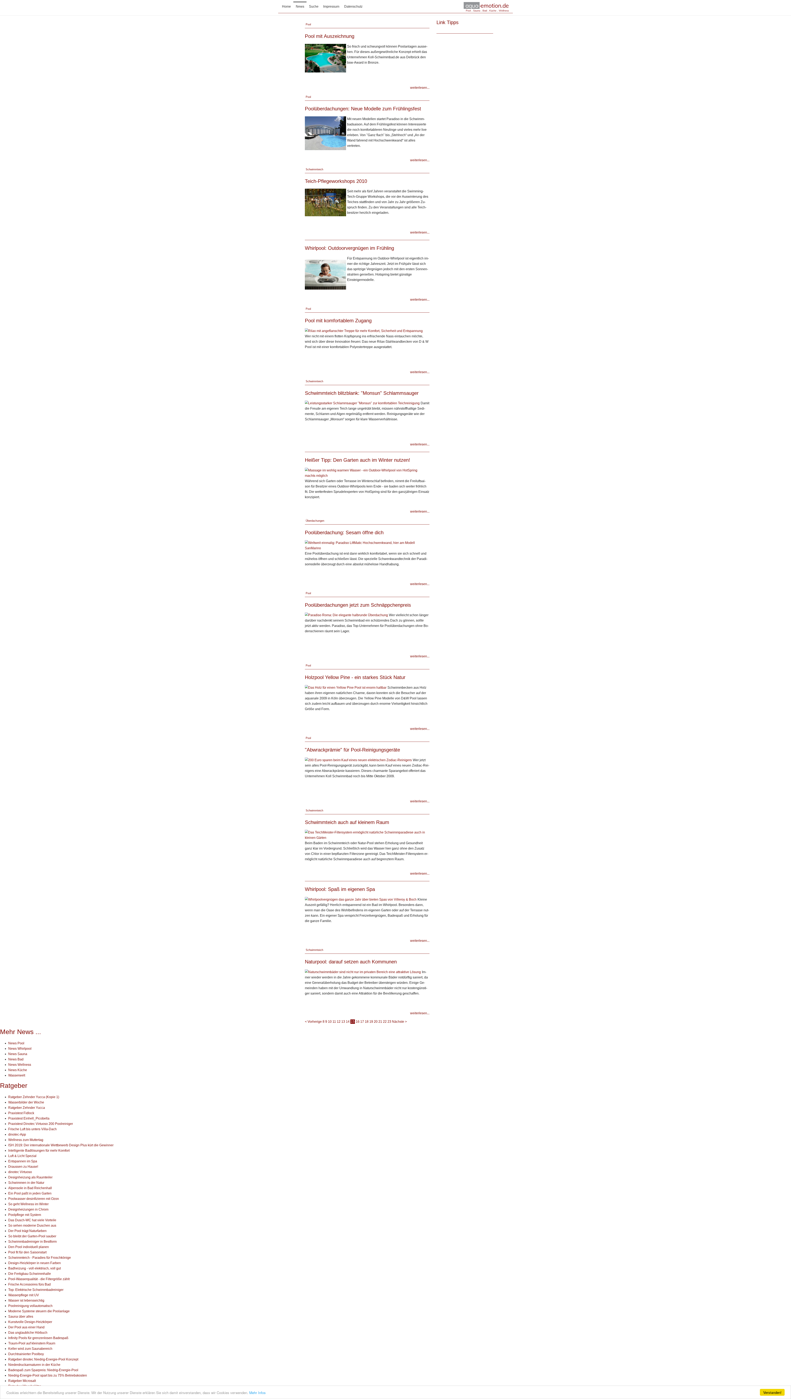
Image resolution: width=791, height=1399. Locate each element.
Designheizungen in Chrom (28, 1209)
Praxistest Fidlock (21, 1113)
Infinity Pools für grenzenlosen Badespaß (38, 1338)
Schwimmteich (314, 169)
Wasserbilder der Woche (26, 1102)
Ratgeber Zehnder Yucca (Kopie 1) (33, 1097)
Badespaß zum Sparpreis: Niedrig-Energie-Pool (43, 1370)
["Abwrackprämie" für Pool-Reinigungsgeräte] (358, 760)
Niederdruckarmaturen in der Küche (34, 1364)
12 (339, 1021)
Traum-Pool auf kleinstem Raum (31, 1343)
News (300, 6)
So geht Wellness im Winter (28, 1204)
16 (357, 1021)
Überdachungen (315, 520)
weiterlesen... (419, 87)
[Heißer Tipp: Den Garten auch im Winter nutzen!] (366, 473)
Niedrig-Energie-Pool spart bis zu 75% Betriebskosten (47, 1375)
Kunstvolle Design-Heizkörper (30, 1322)
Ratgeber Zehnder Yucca (26, 1107)
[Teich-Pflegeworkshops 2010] (325, 202)
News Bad (15, 1059)
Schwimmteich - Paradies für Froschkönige (39, 1257)
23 (389, 1021)
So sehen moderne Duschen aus (32, 1225)
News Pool (16, 1043)
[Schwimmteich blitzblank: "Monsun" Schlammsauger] (362, 403)
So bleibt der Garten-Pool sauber (32, 1236)
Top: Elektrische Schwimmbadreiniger (35, 1289)
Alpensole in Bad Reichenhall (30, 1188)
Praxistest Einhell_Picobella (28, 1118)
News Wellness (19, 1064)
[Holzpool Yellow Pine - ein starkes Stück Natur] (345, 687)
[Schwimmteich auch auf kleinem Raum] (366, 835)
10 (330, 1021)
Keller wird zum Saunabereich (30, 1348)
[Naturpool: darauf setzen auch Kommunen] (363, 972)
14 (348, 1021)
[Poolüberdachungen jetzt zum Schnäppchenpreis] (346, 615)
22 (385, 1021)
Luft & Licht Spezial (22, 1156)
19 (371, 1021)
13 (343, 1021)
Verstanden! (772, 1392)
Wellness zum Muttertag (25, 1140)
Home (286, 6)
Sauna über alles (20, 1316)
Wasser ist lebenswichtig (26, 1300)
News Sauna (17, 1054)
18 (367, 1021)
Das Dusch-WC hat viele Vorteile (32, 1220)
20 (376, 1021)
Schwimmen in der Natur (26, 1182)
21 (380, 1021)
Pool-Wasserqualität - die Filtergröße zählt (39, 1279)
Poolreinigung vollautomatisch (30, 1306)
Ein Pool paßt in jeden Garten (29, 1193)
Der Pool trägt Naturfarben (27, 1231)
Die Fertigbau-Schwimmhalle (29, 1273)
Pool (308, 24)
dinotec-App (17, 1134)
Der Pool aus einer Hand (26, 1327)
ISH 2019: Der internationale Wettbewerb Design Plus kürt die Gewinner (61, 1145)
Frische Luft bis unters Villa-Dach (32, 1129)
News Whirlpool (20, 1048)
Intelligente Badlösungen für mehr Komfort (39, 1150)
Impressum (331, 6)
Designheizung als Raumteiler (30, 1177)
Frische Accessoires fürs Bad (29, 1284)
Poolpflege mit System (24, 1215)
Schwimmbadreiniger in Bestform (32, 1241)
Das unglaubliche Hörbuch (27, 1332)
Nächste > (399, 1021)
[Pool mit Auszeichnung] (325, 58)
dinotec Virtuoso (20, 1172)
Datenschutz (353, 6)
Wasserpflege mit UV (23, 1295)
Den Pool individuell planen (28, 1247)
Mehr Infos (257, 1392)
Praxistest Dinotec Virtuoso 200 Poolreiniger (40, 1124)
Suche (313, 6)
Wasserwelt (16, 1075)
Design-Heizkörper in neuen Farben (34, 1263)
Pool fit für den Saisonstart (27, 1252)
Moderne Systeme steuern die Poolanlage (39, 1311)
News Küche (17, 1070)
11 (334, 1021)
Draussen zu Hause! (23, 1166)
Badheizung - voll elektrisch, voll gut (34, 1268)
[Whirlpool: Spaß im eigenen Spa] (361, 899)
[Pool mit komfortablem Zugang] (364, 330)
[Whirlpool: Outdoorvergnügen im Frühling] (325, 272)
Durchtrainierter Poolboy (26, 1354)
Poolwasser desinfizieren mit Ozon (33, 1198)
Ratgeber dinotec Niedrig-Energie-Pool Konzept (43, 1359)
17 (362, 1021)
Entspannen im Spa (22, 1161)
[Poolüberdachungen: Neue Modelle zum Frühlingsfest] (325, 133)
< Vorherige (313, 1021)
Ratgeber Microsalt (22, 1381)
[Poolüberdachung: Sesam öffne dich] (366, 545)
